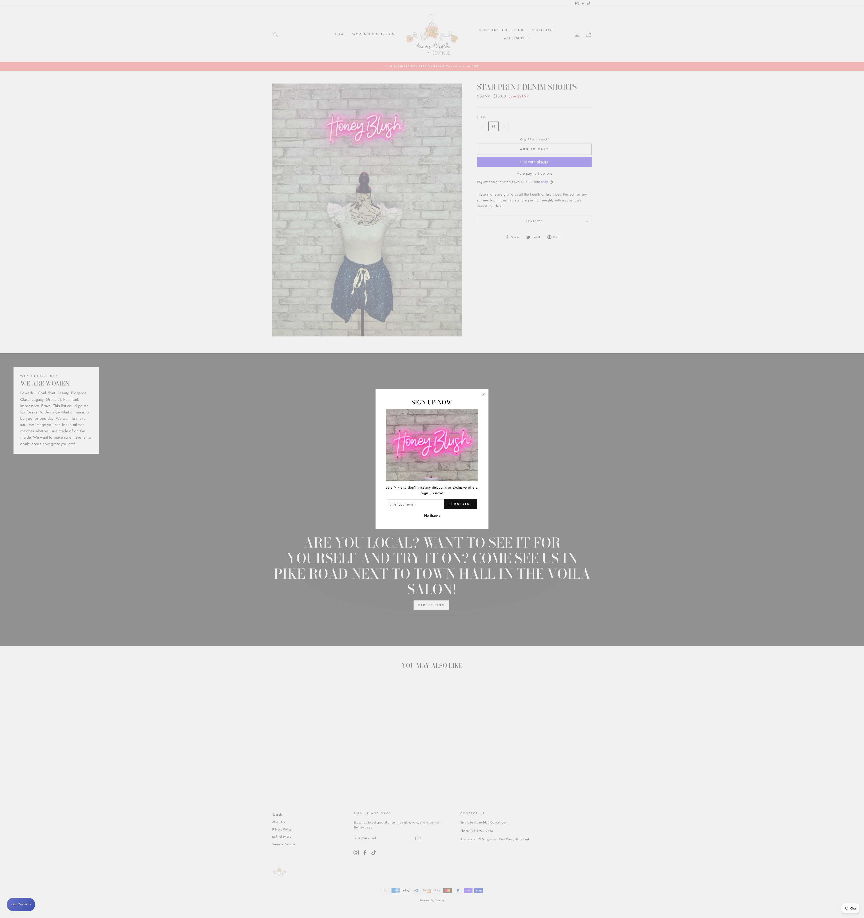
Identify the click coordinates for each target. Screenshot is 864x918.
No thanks (432, 515)
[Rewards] (21, 904)
